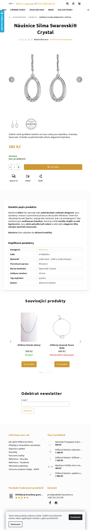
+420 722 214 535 (55, 497)
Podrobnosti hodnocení (61, 39)
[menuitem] (4, 10)
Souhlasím (76, 517)
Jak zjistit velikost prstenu (21, 442)
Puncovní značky (16, 455)
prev (11, 341)
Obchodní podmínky (18, 466)
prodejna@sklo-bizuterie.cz (60, 494)
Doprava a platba (17, 448)
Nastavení (15, 524)
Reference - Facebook (19, 462)
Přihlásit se (27, 411)
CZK (10, 3)
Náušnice (43, 249)
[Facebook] (50, 503)
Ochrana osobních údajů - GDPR (24, 469)
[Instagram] (56, 503)
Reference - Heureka (18, 459)
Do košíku (55, 167)
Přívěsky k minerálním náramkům (24, 445)
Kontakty (13, 452)
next (80, 341)
